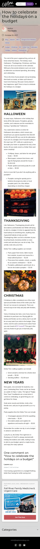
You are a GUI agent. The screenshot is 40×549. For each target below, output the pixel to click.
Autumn (12, 39)
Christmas (14, 47)
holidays (7, 50)
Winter (7, 43)
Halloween (34, 47)
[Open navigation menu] (35, 4)
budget (7, 47)
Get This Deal (20, 517)
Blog (6, 39)
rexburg (14, 50)
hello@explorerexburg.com (20, 540)
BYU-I (18, 39)
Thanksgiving (22, 50)
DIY (20, 47)
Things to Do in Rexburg (28, 39)
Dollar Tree (26, 47)
